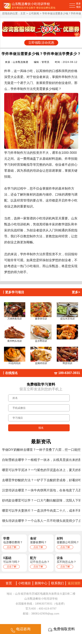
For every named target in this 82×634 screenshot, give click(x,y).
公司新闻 (34, 13)
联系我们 (57, 583)
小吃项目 (24, 583)
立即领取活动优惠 (41, 42)
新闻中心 (41, 583)
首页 (8, 583)
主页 (22, 13)
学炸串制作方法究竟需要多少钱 (33, 89)
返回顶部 (74, 583)
